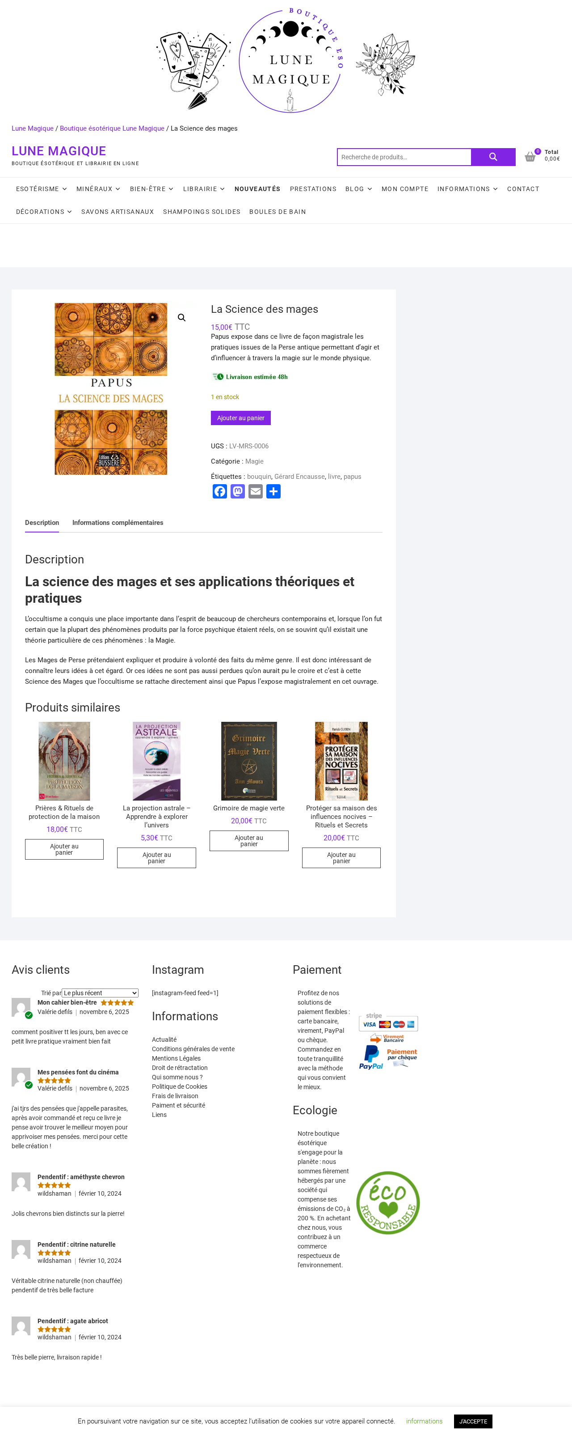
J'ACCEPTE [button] (473, 1421)
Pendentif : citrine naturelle (77, 1244)
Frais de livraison (175, 1095)
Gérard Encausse (299, 477)
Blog (355, 188)
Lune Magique (33, 128)
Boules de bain (277, 211)
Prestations (313, 188)
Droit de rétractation (180, 1067)
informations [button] (424, 1421)
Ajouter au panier (241, 418)
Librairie (200, 188)
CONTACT (523, 188)
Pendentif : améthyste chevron (81, 1176)
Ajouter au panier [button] (64, 849)
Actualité (164, 1039)
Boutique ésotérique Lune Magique (112, 128)
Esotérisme (37, 188)
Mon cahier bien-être (67, 1002)
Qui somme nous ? (177, 1077)
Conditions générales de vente (193, 1048)
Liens (159, 1114)
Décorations (40, 211)
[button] (182, 318)
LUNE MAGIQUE (59, 151)
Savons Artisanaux (117, 211)
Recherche (493, 157)
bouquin (259, 477)
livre (334, 477)
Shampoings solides (201, 211)
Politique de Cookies (179, 1086)
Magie (254, 461)
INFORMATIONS (463, 188)
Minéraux (94, 188)
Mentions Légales (176, 1058)
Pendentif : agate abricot (73, 1321)
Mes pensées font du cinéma (78, 1072)
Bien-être (148, 188)
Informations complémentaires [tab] (118, 523)
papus (353, 477)
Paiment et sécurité (178, 1105)
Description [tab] (42, 523)
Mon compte (405, 188)
